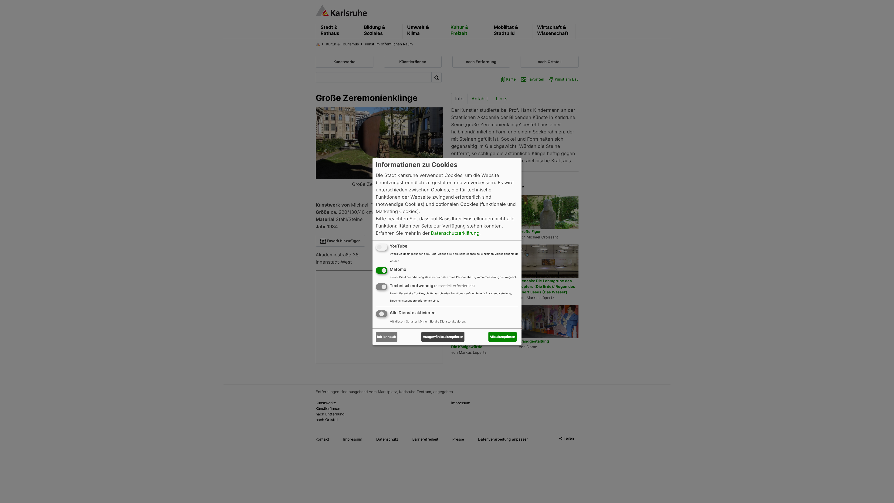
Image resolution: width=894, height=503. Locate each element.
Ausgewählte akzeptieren (443, 337)
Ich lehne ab (386, 337)
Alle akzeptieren (502, 337)
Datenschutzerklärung (455, 233)
